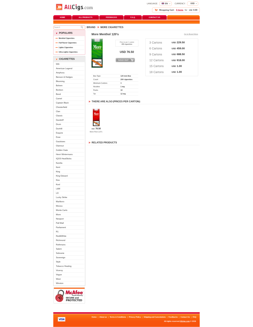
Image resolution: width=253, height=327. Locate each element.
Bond (58, 94)
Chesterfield (61, 107)
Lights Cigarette (66, 47)
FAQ (194, 317)
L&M (58, 189)
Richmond (60, 240)
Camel (59, 98)
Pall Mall (60, 223)
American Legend (64, 68)
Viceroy (59, 270)
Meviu (59, 206)
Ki (58, 180)
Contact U (185, 317)
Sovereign (60, 257)
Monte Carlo (61, 210)
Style (58, 262)
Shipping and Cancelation (155, 317)
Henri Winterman (64, 154)
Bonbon (59, 90)
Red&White (61, 236)
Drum (58, 124)
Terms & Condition (118, 317)
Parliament (61, 227)
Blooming (60, 81)
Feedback (173, 317)
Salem (59, 249)
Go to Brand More (191, 34)
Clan (58, 111)
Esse (58, 137)
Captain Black (62, 103)
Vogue (59, 275)
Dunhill (59, 129)
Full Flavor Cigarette (68, 43)
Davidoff (60, 120)
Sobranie (60, 253)
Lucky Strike (61, 197)
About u (103, 317)
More (58, 214)
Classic (59, 116)
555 (57, 64)
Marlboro (60, 201)
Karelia (59, 163)
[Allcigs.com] (74, 10)
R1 (57, 232)
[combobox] (192, 4)
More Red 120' (96, 132)
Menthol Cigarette (67, 38)
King (58, 172)
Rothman (60, 245)
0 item (179, 10)
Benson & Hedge (64, 77)
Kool (58, 184)
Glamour (60, 146)
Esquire (59, 133)
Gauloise (60, 141)
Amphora (60, 73)
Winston (59, 283)
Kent (58, 167)
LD (57, 193)
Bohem (59, 85)
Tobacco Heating (63, 266)
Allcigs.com (185, 321)
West (58, 279)
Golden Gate (62, 150)
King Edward (62, 176)
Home (94, 317)
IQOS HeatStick (63, 159)
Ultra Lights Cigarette (68, 52)
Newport (60, 219)
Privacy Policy (135, 317)
